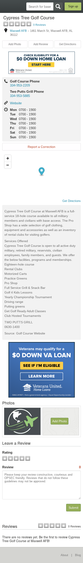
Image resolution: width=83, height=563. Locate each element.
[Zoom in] (7, 158)
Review (41, 467)
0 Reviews (39, 24)
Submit (73, 507)
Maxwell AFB (18, 30)
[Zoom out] (7, 165)
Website (16, 103)
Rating (7, 452)
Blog (78, 555)
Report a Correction (41, 147)
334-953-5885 (20, 96)
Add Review (40, 44)
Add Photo (59, 421)
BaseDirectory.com (6, 6)
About (64, 555)
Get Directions (67, 44)
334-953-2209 (20, 85)
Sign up (73, 6)
